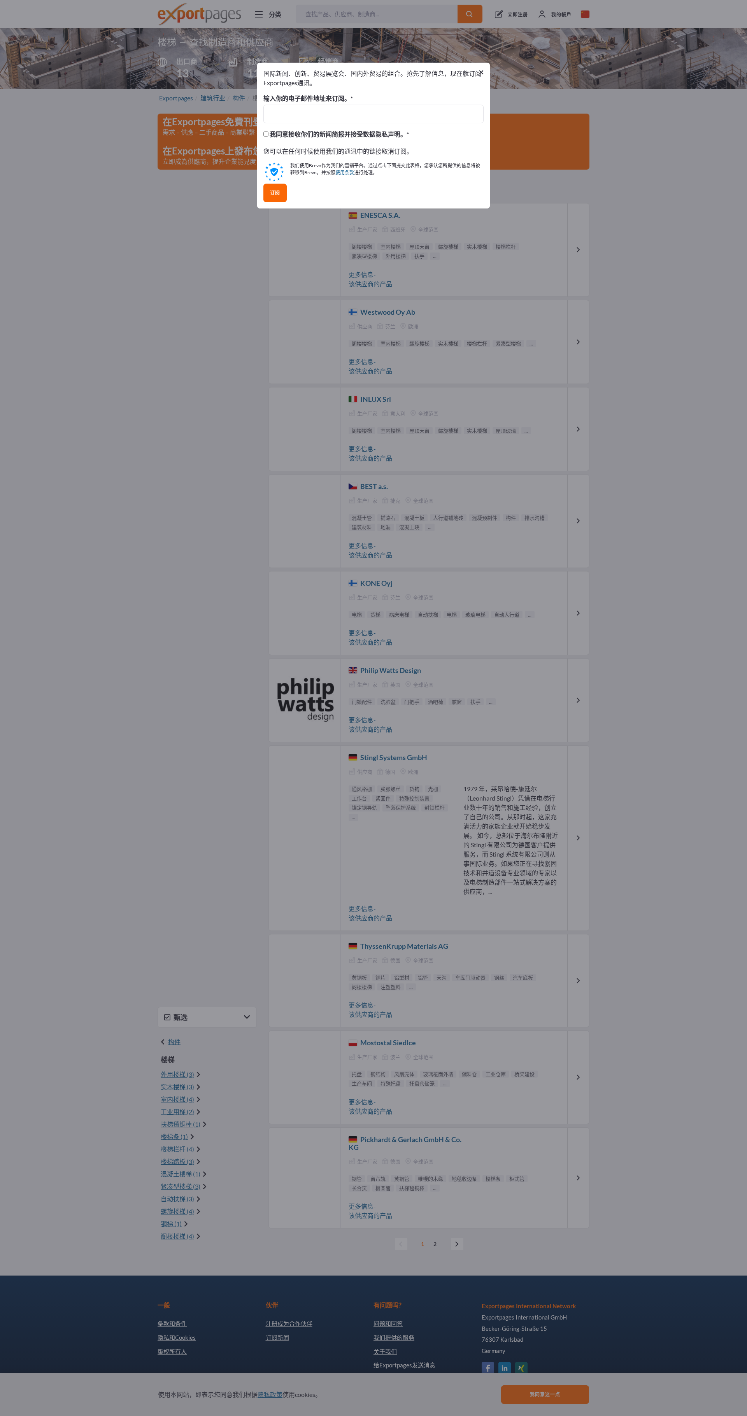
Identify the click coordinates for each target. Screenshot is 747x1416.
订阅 (275, 192)
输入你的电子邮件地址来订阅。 (307, 98)
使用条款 (344, 172)
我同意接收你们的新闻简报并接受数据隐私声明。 (337, 134)
